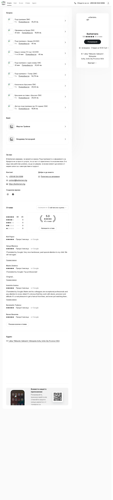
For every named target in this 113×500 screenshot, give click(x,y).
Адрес (34, 3)
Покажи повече (11, 260)
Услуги (9, 3)
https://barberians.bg (17, 184)
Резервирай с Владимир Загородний (37, 139)
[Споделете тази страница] (108, 3)
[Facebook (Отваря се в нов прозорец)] (13, 194)
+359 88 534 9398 (97, 3)
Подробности (24, 22)
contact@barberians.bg (18, 180)
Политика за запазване (50, 176)
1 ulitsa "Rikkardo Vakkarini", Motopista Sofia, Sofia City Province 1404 (92, 56)
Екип (15, 3)
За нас (21, 3)
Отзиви (27, 3)
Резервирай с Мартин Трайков (37, 126)
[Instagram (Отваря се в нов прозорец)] (8, 194)
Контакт (91, 63)
